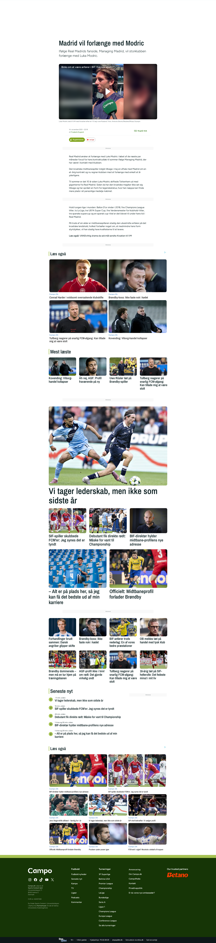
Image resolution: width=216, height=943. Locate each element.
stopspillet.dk (117, 940)
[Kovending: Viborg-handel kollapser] (62, 366)
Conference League (108, 920)
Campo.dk (32, 886)
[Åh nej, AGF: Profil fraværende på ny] (92, 366)
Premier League (106, 883)
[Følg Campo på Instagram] (30, 880)
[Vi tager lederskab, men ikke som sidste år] (108, 446)
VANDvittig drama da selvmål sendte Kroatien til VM (106, 235)
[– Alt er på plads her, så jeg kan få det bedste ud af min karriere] (77, 568)
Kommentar (76, 902)
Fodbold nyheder (78, 874)
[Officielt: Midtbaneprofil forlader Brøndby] (138, 568)
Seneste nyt (76, 879)
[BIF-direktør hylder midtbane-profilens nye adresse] (148, 520)
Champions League (107, 911)
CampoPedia (134, 879)
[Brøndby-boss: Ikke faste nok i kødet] (92, 627)
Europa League (105, 916)
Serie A (102, 902)
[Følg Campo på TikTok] (41, 880)
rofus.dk (140, 940)
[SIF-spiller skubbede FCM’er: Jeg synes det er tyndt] (67, 520)
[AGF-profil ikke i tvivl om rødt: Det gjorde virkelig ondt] (92, 659)
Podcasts (75, 897)
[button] (108, 91)
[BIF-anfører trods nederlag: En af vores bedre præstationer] (123, 627)
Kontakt (132, 883)
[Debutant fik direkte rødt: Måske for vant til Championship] (108, 520)
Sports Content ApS (35, 888)
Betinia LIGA (104, 879)
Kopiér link (142, 131)
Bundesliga (103, 897)
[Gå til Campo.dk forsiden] (40, 873)
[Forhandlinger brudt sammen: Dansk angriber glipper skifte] (62, 627)
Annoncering (134, 869)
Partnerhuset (41, 906)
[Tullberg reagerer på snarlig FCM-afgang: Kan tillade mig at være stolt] (153, 366)
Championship (105, 888)
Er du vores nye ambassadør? (142, 893)
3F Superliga (104, 874)
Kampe (74, 883)
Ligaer (74, 893)
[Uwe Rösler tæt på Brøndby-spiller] (123, 366)
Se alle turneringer (107, 925)
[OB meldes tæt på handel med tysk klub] (153, 627)
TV (72, 888)
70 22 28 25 (104, 940)
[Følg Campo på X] (52, 880)
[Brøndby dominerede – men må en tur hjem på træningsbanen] (62, 659)
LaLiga (91, 140)
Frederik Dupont (77, 132)
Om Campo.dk (135, 874)
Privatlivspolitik (135, 888)
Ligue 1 (102, 907)
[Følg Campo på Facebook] (35, 880)
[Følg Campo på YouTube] (47, 880)
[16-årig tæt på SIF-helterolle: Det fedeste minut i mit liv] (153, 659)
